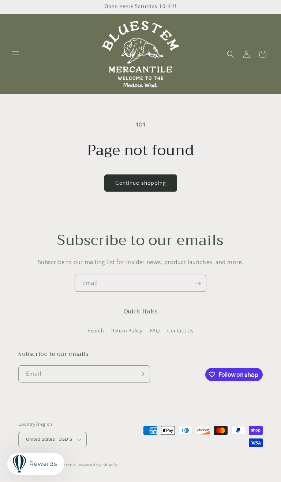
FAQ (155, 331)
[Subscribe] (198, 283)
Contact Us (180, 331)
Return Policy (127, 331)
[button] (15, 54)
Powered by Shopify (97, 465)
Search (95, 331)
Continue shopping (140, 183)
